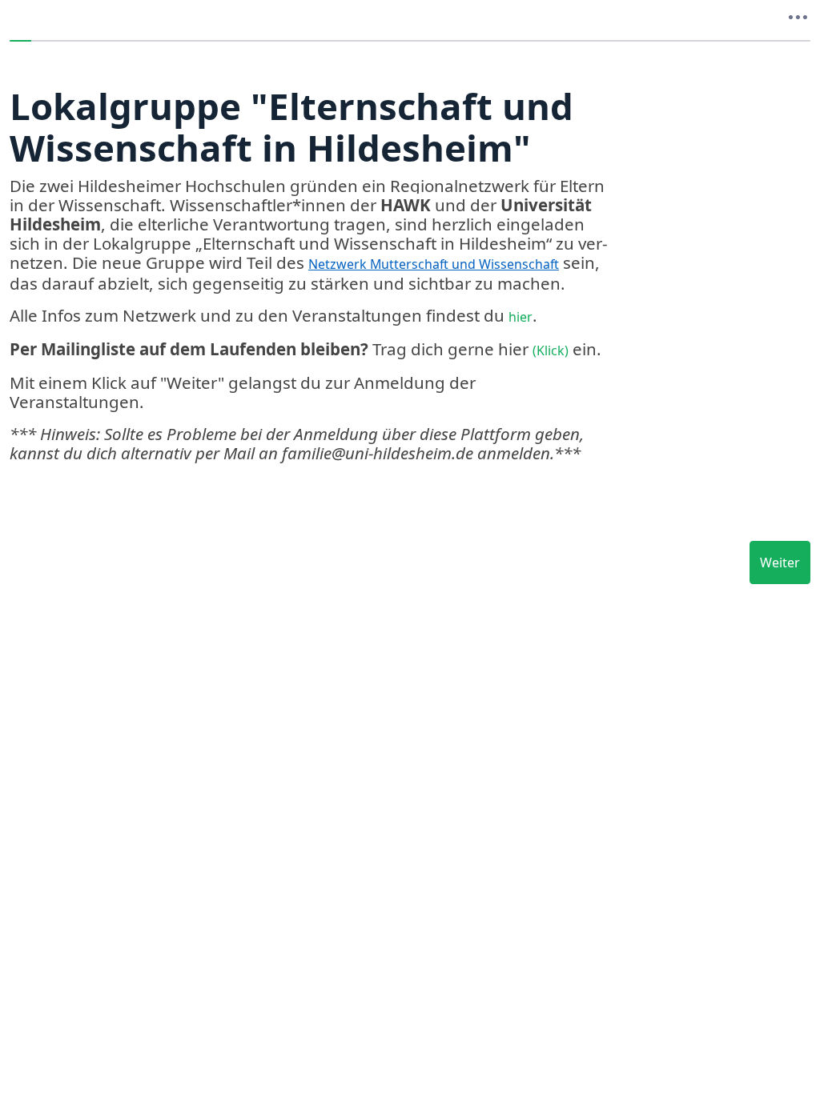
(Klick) (551, 350)
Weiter (780, 562)
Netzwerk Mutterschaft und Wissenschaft (433, 264)
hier (520, 317)
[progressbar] (410, 41)
